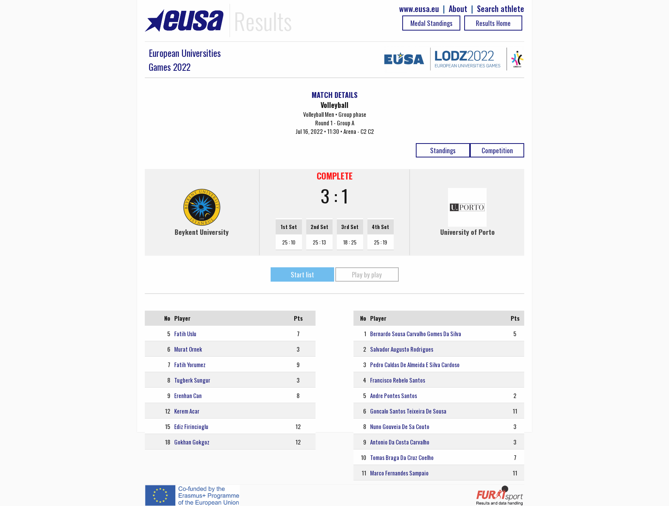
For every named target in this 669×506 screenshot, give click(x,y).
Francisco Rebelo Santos (397, 380)
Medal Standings (431, 23)
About (458, 9)
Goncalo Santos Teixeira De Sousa (408, 411)
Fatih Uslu (185, 333)
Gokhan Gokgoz (191, 442)
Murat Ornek (188, 349)
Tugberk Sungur (192, 380)
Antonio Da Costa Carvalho (399, 442)
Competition (497, 150)
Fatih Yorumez (190, 364)
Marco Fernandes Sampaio (399, 472)
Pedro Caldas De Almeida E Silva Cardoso (415, 364)
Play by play (367, 274)
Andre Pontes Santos (393, 395)
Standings (443, 150)
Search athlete (500, 9)
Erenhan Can (188, 395)
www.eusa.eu (419, 9)
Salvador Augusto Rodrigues (401, 349)
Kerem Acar (186, 411)
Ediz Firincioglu (191, 426)
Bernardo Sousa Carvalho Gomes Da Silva (415, 333)
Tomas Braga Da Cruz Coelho (402, 457)
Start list (302, 274)
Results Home (493, 23)
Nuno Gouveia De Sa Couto (399, 426)
